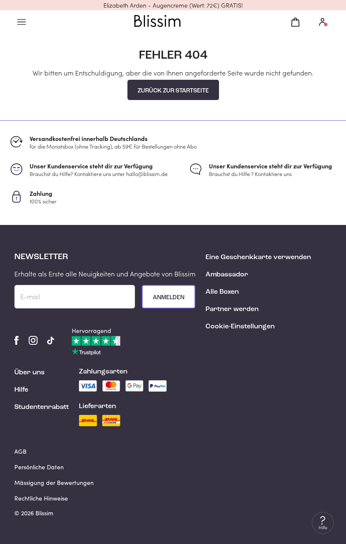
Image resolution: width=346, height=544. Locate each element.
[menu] (21, 22)
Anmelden (168, 297)
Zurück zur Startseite (173, 91)
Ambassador (226, 274)
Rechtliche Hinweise (41, 498)
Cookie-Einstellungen (240, 326)
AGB (20, 451)
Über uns (29, 372)
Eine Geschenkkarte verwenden (258, 257)
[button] (173, 5)
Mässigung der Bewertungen (54, 483)
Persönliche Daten (39, 467)
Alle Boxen (222, 292)
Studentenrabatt (41, 407)
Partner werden (232, 309)
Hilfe (21, 390)
